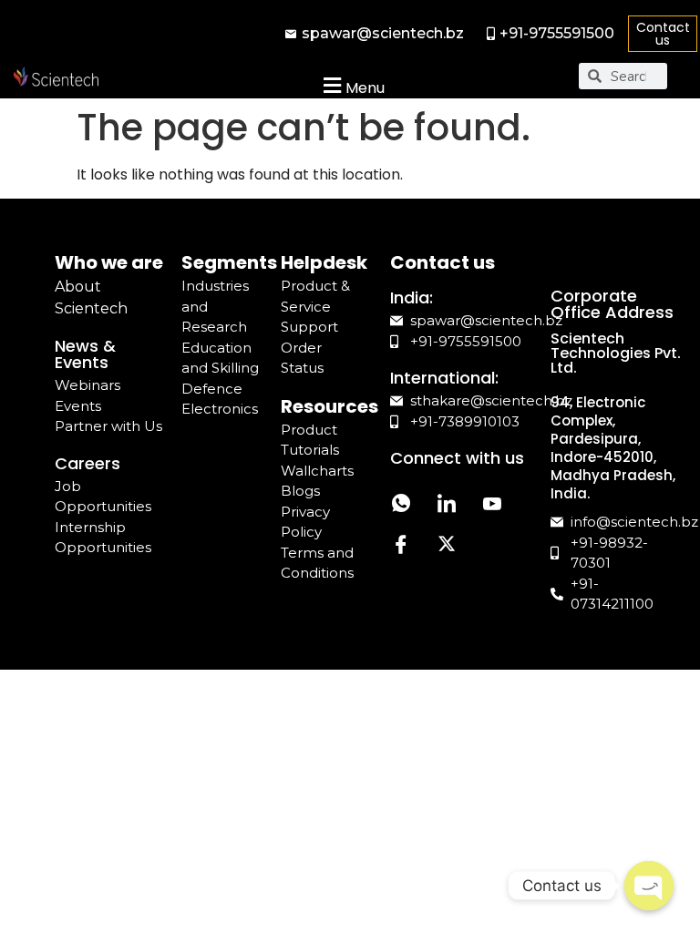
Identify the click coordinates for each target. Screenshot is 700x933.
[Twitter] (446, 546)
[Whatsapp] (401, 505)
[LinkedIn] (446, 505)
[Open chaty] (649, 885)
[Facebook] (401, 546)
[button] (352, 85)
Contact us (663, 33)
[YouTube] (492, 505)
